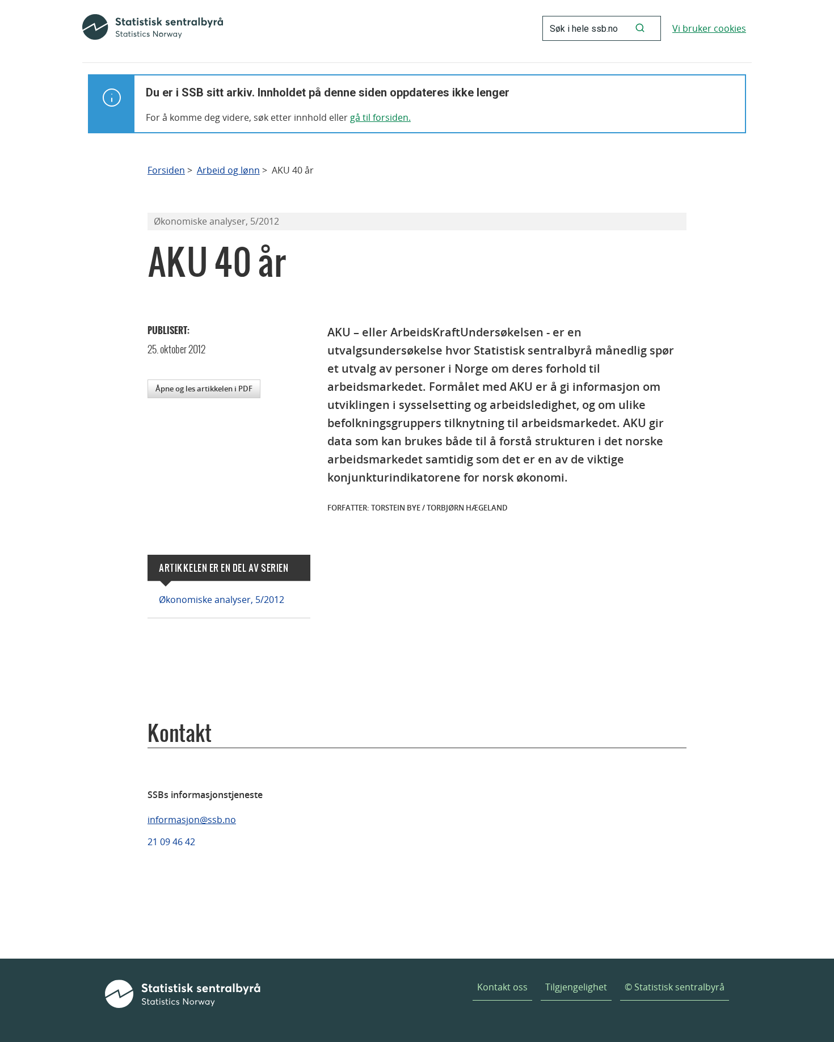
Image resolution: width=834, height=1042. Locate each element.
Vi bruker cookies (709, 28)
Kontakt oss (502, 987)
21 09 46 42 (171, 842)
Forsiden (166, 170)
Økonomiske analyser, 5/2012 (221, 599)
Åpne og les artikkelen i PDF (203, 388)
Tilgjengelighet (576, 987)
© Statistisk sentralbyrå (675, 987)
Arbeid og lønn (228, 170)
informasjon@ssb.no (192, 819)
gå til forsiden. (380, 117)
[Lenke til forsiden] (152, 28)
